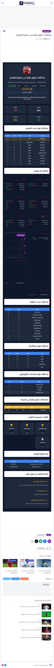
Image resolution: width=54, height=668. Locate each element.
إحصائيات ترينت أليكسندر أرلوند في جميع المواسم (15, 249)
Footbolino (36, 665)
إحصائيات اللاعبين (46, 31)
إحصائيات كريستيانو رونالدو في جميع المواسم (30, 606)
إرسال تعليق (46, 584)
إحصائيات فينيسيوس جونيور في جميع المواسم (30, 622)
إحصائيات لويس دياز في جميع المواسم (14, 255)
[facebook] (5, 665)
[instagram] (2, 665)
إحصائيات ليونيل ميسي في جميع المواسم (31, 614)
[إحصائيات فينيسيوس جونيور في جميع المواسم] (46, 622)
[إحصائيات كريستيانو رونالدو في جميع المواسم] (46, 607)
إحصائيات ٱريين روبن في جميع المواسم (11, 572)
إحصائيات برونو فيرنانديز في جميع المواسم (31, 630)
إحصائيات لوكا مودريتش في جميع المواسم (31, 637)
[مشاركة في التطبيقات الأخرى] (32, 541)
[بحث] (2, 3)
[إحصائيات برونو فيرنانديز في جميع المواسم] (46, 630)
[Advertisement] (27, 18)
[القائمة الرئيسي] (51, 3)
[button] (45, 541)
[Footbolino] (27, 3)
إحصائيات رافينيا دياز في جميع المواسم (16, 242)
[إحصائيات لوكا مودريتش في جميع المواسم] (46, 637)
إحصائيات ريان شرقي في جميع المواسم (44, 572)
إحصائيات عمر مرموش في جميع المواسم (27, 572)
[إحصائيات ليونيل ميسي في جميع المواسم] (46, 614)
